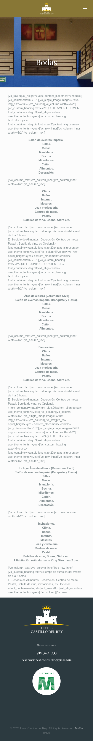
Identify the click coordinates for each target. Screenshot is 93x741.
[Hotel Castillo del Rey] (46, 8)
